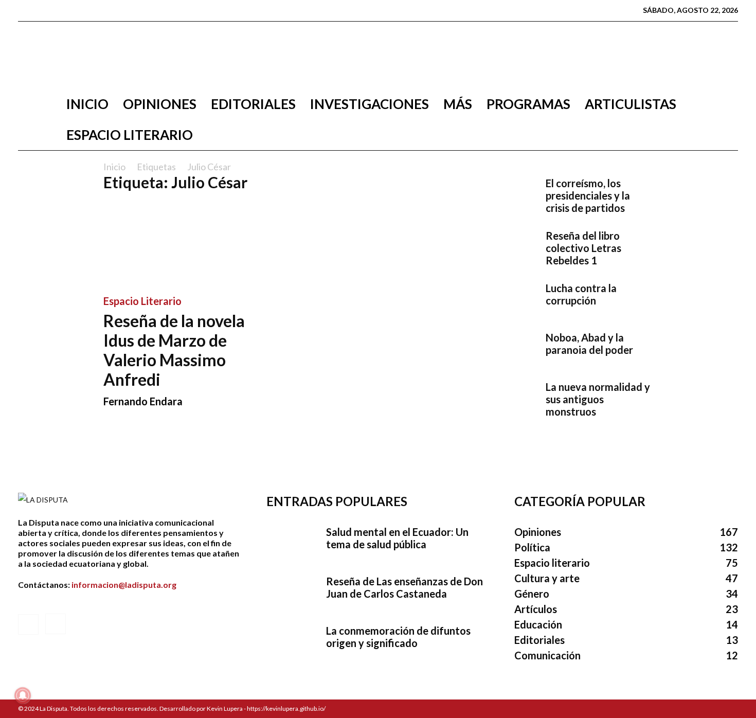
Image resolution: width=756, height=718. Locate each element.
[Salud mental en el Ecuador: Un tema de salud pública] (292, 544)
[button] (725, 104)
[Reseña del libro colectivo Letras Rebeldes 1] (511, 247)
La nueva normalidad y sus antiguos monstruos (598, 399)
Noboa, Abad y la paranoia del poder (589, 343)
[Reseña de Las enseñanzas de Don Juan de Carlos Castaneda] (292, 593)
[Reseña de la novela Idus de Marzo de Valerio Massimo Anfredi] (186, 243)
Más (457, 104)
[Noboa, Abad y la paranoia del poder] (511, 349)
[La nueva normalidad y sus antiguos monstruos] (511, 399)
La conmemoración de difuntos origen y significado (398, 636)
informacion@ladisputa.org (123, 584)
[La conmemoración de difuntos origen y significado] (292, 642)
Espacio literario (129, 135)
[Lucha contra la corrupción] (511, 300)
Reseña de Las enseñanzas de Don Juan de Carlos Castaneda (404, 587)
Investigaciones (369, 104)
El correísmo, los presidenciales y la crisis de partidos (588, 195)
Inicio (87, 104)
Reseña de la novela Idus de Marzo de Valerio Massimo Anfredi (174, 350)
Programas (528, 104)
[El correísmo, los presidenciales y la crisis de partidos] (511, 195)
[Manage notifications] (22, 695)
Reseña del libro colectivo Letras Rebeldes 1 (583, 247)
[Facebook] (25, 10)
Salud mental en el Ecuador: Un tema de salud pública (397, 538)
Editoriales (253, 104)
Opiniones (159, 104)
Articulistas (630, 104)
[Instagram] (42, 10)
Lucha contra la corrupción (581, 294)
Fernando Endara (143, 401)
